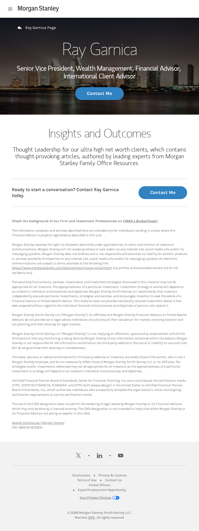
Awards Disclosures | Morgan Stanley (38, 423)
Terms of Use (87, 480)
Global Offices (99, 485)
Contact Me (99, 93)
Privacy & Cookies (113, 475)
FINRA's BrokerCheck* (140, 221)
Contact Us (113, 480)
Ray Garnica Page (40, 27)
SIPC (91, 517)
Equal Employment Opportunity (102, 490)
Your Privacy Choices (95, 498)
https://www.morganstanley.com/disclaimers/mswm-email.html (62, 268)
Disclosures (81, 475)
